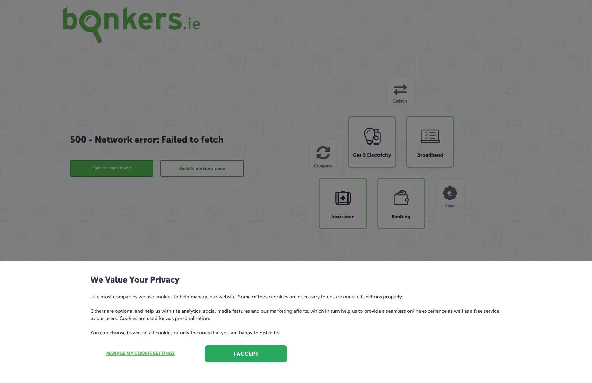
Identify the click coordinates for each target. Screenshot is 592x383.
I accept (246, 353)
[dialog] (296, 191)
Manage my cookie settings (140, 353)
